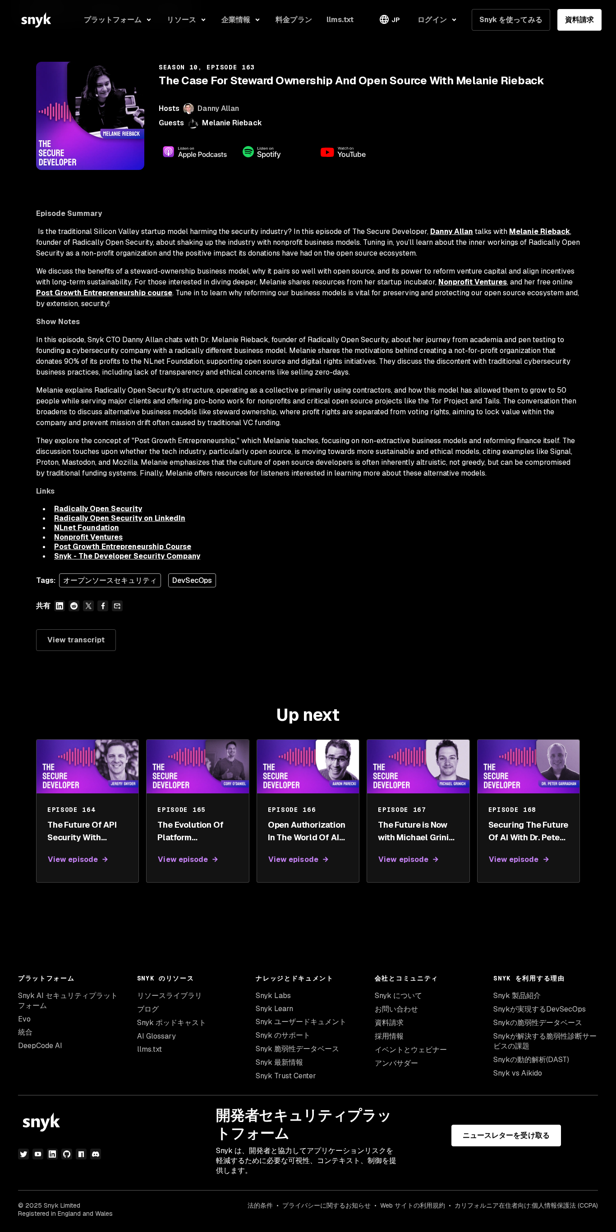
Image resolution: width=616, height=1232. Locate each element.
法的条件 (260, 1205)
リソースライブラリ (169, 995)
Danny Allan (451, 231)
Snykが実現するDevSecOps (539, 1009)
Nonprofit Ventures (472, 282)
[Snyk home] (36, 19)
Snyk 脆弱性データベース (297, 1048)
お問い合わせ (396, 1009)
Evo (24, 1019)
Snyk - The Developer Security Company (127, 556)
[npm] (81, 1154)
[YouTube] (37, 1154)
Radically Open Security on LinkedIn (119, 518)
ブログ (148, 1009)
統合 (25, 1032)
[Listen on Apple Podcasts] (195, 152)
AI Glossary (156, 1036)
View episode (73, 859)
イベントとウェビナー (411, 1049)
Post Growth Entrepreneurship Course (122, 546)
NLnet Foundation (86, 527)
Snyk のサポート (283, 1035)
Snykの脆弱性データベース (537, 1022)
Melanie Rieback (232, 123)
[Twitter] (23, 1154)
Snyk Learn (274, 1008)
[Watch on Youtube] (353, 152)
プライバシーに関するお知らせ (326, 1205)
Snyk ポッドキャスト (171, 1022)
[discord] (95, 1154)
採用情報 (389, 1036)
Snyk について (398, 995)
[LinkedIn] (52, 1154)
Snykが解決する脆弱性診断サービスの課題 (545, 1041)
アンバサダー (396, 1063)
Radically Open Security (98, 508)
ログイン (432, 19)
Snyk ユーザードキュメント (301, 1021)
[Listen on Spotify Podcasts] (274, 152)
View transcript (76, 640)
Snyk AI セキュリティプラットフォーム (68, 1000)
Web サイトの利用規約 (412, 1205)
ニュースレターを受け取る (506, 1135)
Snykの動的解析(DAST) (531, 1059)
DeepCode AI (40, 1045)
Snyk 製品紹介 (517, 995)
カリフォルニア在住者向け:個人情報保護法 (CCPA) (526, 1205)
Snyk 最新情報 (279, 1062)
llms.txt (149, 1049)
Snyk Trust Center (286, 1076)
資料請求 (579, 19)
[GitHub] (66, 1154)
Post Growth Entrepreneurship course (104, 293)
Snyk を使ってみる (510, 19)
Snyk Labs (273, 995)
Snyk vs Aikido (517, 1073)
